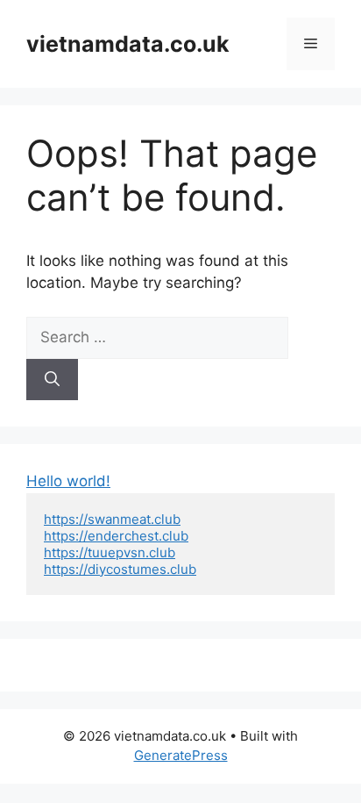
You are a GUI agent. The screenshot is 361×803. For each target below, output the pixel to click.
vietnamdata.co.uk (128, 44)
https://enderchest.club (116, 535)
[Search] (52, 380)
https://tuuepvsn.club (109, 552)
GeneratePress (181, 755)
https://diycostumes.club (120, 569)
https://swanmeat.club (112, 519)
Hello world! (68, 481)
